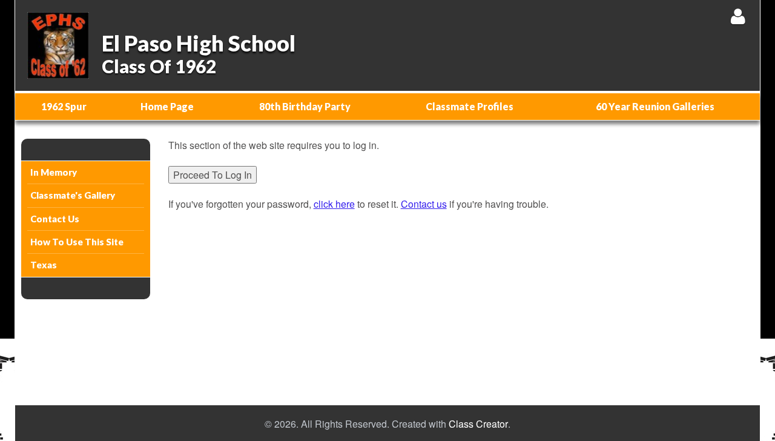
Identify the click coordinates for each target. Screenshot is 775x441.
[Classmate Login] (738, 16)
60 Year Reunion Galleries (655, 106)
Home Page (167, 106)
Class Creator (478, 424)
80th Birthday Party (305, 106)
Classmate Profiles (469, 106)
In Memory (53, 172)
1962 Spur (64, 106)
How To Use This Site (77, 241)
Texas (43, 264)
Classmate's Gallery (72, 195)
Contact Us (54, 218)
